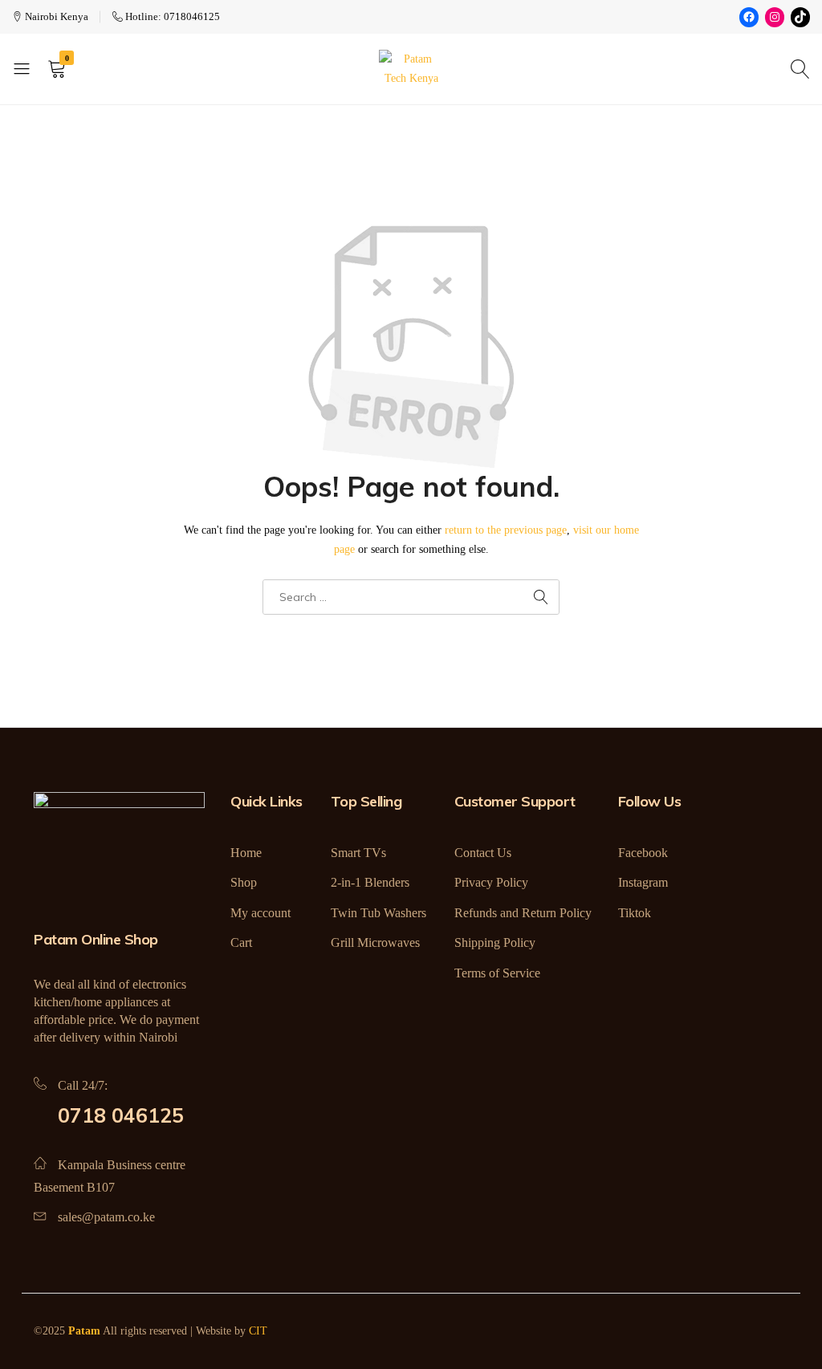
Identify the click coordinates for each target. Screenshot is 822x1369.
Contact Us (482, 852)
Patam (84, 1331)
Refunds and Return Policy (523, 913)
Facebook (643, 852)
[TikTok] (800, 17)
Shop (243, 882)
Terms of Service (497, 973)
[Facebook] (749, 17)
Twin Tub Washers (378, 913)
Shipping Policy (494, 942)
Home (246, 852)
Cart (241, 942)
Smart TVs (358, 852)
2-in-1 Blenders (370, 882)
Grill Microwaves (375, 942)
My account (260, 913)
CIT (258, 1331)
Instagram (643, 882)
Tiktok (634, 913)
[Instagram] (774, 17)
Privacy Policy (491, 882)
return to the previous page (506, 530)
